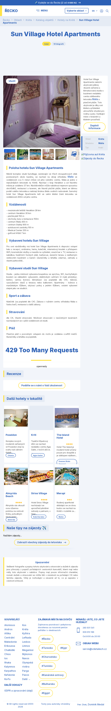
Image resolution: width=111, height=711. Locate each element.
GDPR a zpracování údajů (18, 690)
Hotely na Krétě (66, 20)
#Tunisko (47, 666)
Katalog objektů (44, 20)
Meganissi (27, 650)
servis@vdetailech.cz (95, 649)
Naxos (25, 658)
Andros (8, 629)
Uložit (12, 81)
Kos (24, 625)
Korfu (7, 679)
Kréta (29, 20)
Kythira (26, 633)
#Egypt (46, 693)
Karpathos (10, 671)
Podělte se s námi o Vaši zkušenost (41, 385)
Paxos (25, 675)
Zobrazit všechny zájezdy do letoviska (39, 542)
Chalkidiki (9, 650)
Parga (25, 671)
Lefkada (26, 637)
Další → (26, 679)
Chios (7, 654)
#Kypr (63, 648)
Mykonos (27, 654)
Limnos (26, 646)
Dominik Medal (96, 704)
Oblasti (18, 20)
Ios (6, 658)
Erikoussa (9, 646)
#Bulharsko (48, 684)
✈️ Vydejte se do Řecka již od (55, 2)
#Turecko (47, 648)
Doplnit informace (94, 127)
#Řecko (46, 639)
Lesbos (26, 641)
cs (93, 10)
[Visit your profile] (102, 10)
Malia (71, 176)
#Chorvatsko (49, 657)
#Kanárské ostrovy (53, 675)
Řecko (6, 20)
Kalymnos (9, 666)
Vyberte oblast (76, 10)
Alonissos (9, 625)
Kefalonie (9, 675)
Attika (7, 633)
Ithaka (7, 662)
